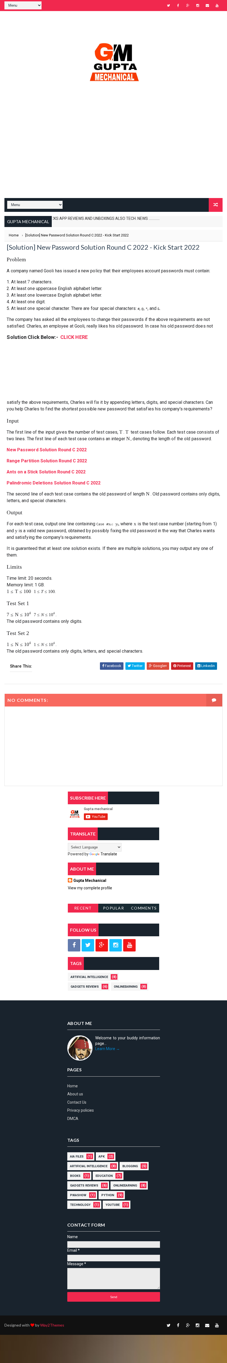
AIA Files (77, 1156)
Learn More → (107, 1048)
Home (72, 1086)
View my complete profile (90, 888)
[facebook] (178, 5)
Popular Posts (113, 909)
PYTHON (107, 1195)
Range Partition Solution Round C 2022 (47, 460)
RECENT (83, 908)
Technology (80, 1205)
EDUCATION (104, 1176)
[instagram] (198, 5)
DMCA (72, 1118)
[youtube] (217, 5)
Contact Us (76, 1102)
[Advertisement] (114, 154)
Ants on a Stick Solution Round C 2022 (46, 471)
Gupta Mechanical (89, 880)
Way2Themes (52, 1325)
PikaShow (78, 1195)
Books (75, 1176)
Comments (144, 908)
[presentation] (28, 281)
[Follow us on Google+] (102, 945)
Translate (108, 854)
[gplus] (188, 5)
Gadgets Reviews (85, 986)
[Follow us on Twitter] (88, 945)
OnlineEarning (126, 986)
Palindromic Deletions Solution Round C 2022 (53, 483)
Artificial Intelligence (89, 977)
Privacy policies (80, 1110)
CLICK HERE (74, 337)
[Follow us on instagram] (115, 945)
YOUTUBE (112, 1205)
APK (102, 1156)
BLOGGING (130, 1166)
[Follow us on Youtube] (129, 945)
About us (75, 1094)
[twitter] (168, 5)
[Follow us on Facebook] (74, 945)
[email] (207, 5)
